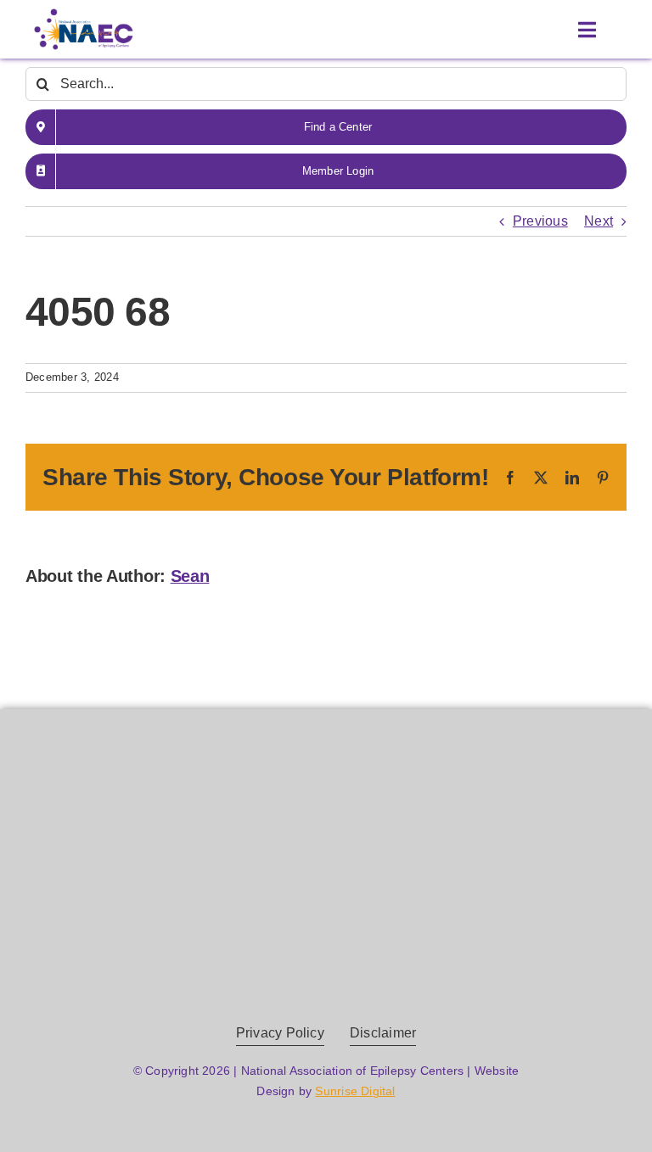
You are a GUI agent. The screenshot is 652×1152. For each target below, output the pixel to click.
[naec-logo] (83, 15)
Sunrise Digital (355, 1091)
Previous (540, 221)
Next (598, 221)
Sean (190, 576)
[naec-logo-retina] (326, 792)
